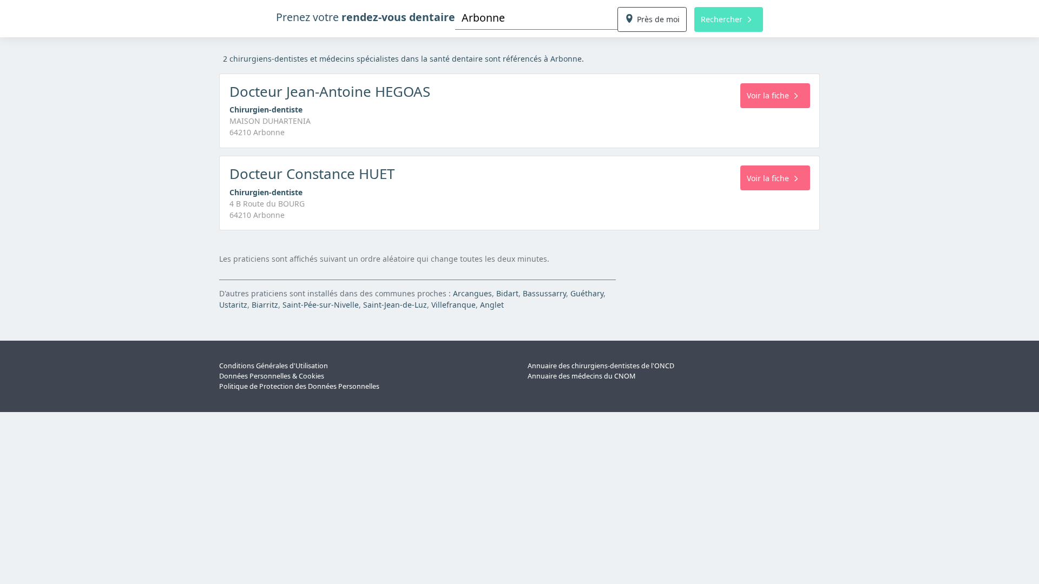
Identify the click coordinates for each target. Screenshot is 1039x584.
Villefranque (453, 305)
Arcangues (472, 293)
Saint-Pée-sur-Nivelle (320, 305)
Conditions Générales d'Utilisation (273, 365)
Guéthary (586, 293)
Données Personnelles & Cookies (271, 376)
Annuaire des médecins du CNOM (581, 376)
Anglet (492, 305)
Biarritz (265, 305)
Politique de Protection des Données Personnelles (299, 386)
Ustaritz (233, 305)
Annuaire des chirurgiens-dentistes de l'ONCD (601, 365)
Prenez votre (365, 17)
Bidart (507, 293)
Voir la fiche (768, 95)
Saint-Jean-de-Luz (395, 305)
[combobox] (536, 17)
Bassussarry (544, 293)
